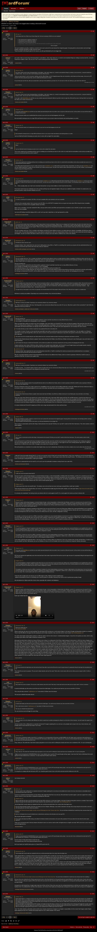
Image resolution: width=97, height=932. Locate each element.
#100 (93, 432)
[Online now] (2, 32)
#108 (93, 662)
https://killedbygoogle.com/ (77, 632)
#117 (93, 831)
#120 (93, 893)
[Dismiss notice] (94, 14)
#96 (93, 313)
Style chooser (5, 927)
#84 (93, 89)
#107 (93, 622)
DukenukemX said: (19, 240)
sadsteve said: (19, 735)
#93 (93, 253)
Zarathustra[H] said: (20, 300)
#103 (93, 497)
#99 (93, 413)
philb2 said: (18, 222)
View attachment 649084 (21, 628)
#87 (93, 140)
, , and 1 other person (25, 309)
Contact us (72, 927)
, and (22, 889)
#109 (93, 679)
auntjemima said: (19, 749)
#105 (93, 545)
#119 (93, 871)
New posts (13, 8)
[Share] (91, 31)
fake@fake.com (26, 98)
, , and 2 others (23, 249)
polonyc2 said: (19, 70)
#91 (93, 219)
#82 (93, 55)
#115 (93, 775)
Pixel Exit (40, 930)
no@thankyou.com (33, 691)
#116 (93, 786)
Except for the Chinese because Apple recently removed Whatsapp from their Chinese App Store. (37, 810)
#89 (93, 175)
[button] (17, 8)
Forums (6, 8)
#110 (93, 698)
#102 (93, 468)
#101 (93, 452)
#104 (93, 523)
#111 (93, 715)
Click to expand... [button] (54, 45)
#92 (93, 237)
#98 (93, 377)
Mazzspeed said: (19, 197)
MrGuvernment (5, 25)
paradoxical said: (19, 348)
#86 (93, 122)
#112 (93, 732)
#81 (93, 31)
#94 (93, 278)
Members (22, 8)
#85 (93, 106)
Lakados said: (18, 125)
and (19, 102)
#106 (93, 584)
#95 (93, 297)
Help (91, 927)
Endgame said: (19, 471)
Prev (4, 28)
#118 (93, 848)
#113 (93, 746)
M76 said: (18, 34)
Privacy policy (86, 927)
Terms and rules (79, 927)
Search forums (12, 10)
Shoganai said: (19, 109)
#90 (93, 194)
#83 (93, 67)
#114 (93, 762)
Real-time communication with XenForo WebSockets (52, 930)
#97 (93, 360)
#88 (93, 157)
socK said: (18, 665)
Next (15, 28)
